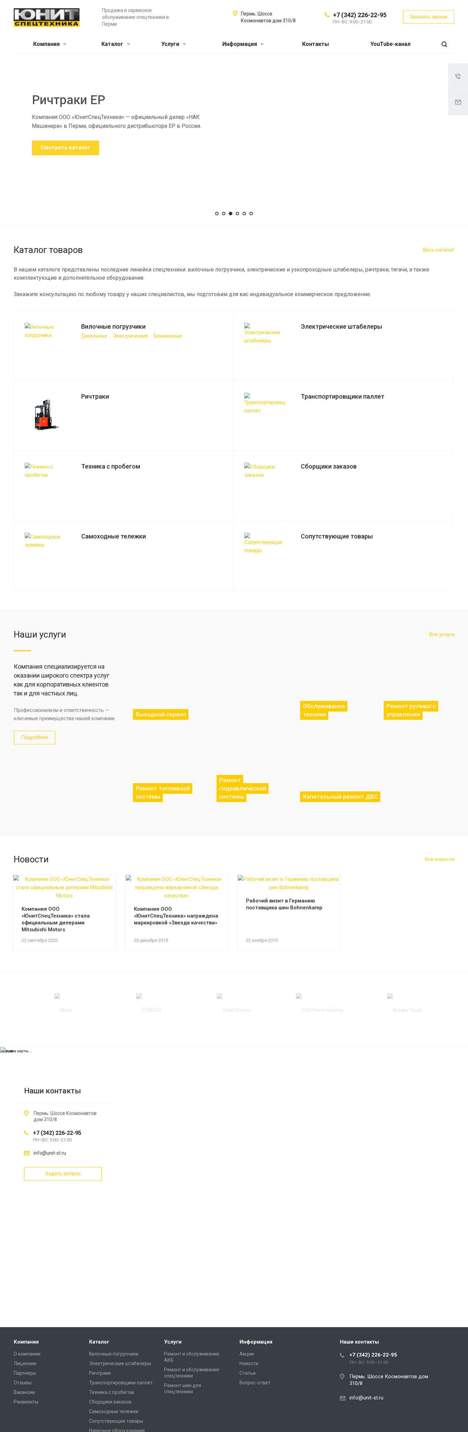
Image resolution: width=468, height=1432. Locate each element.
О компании (27, 1354)
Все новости (439, 859)
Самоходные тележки (113, 1411)
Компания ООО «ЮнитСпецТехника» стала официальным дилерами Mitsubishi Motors (56, 919)
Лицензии (25, 1363)
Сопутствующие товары (116, 1421)
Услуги (171, 44)
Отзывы (23, 1382)
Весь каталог (438, 250)
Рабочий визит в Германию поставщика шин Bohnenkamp (284, 904)
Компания (47, 44)
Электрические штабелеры (120, 1363)
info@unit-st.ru (50, 1153)
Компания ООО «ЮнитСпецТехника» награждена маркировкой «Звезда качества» (176, 916)
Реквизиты (26, 1402)
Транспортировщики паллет (121, 1382)
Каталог (113, 44)
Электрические (130, 336)
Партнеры (25, 1373)
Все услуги (441, 634)
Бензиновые (168, 336)
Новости (248, 1363)
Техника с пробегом (111, 1392)
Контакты (315, 44)
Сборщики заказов (110, 1402)
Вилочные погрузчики (113, 1354)
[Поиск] (444, 44)
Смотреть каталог (65, 147)
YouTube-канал (390, 44)
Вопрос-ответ (254, 1382)
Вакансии (24, 1392)
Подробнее (34, 737)
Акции (246, 1354)
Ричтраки (100, 1373)
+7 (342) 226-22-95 (359, 15)
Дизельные (94, 336)
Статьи (247, 1373)
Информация (240, 44)
